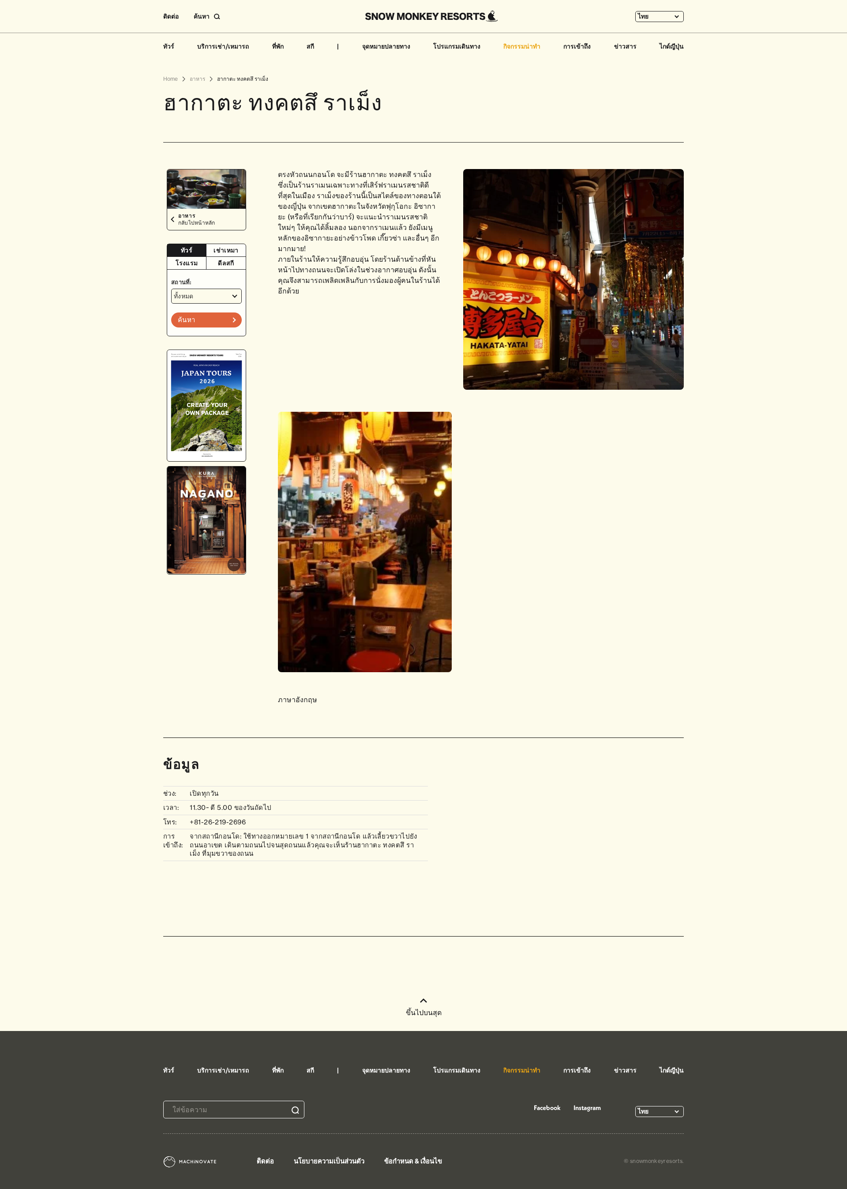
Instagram (587, 1107)
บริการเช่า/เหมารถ (223, 46)
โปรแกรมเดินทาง (456, 46)
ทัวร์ (168, 46)
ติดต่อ (171, 16)
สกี (310, 46)
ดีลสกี (226, 263)
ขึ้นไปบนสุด (424, 1012)
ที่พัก (278, 46)
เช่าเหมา (226, 250)
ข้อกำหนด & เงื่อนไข (413, 1161)
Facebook (547, 1107)
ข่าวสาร (625, 46)
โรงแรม (187, 263)
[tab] (186, 250)
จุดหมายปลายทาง (386, 46)
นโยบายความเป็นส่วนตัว (329, 1161)
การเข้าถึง (577, 46)
